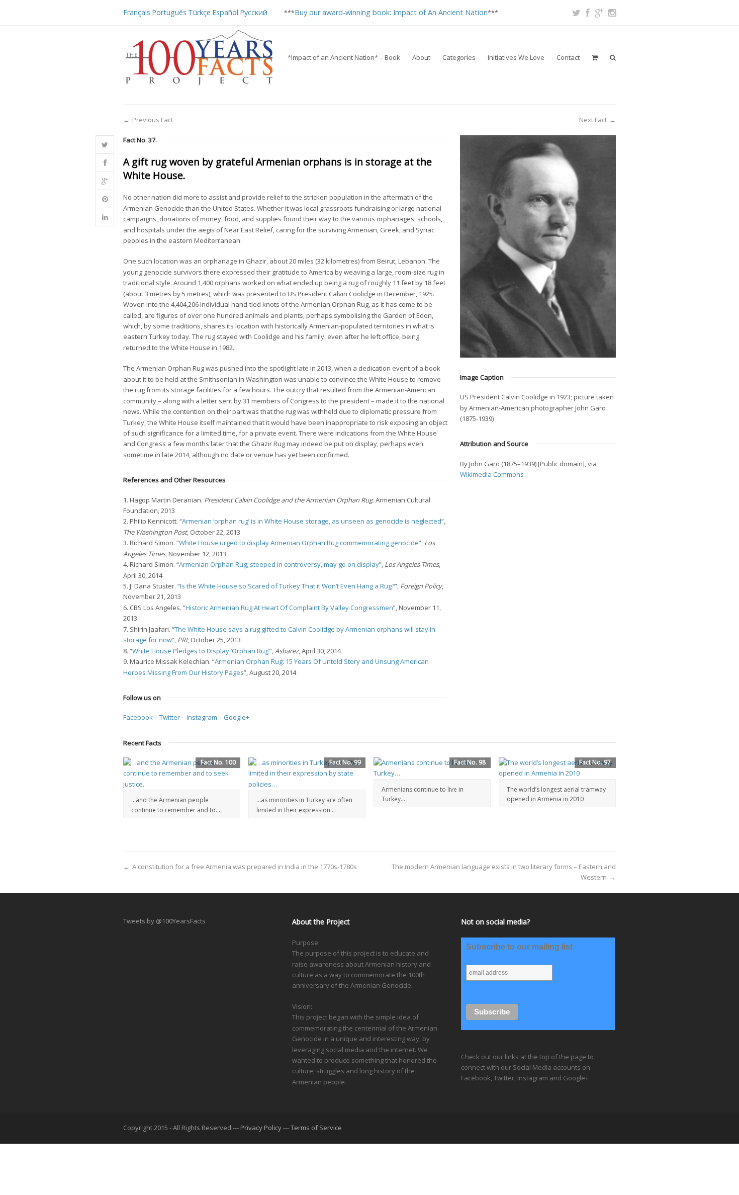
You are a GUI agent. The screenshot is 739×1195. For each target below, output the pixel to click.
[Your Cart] (595, 57)
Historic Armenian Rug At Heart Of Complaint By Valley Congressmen (289, 607)
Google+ (236, 717)
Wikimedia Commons (492, 474)
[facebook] (588, 12)
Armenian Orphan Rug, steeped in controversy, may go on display (279, 564)
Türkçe (199, 12)
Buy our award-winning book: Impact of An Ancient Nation (391, 12)
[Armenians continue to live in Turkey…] (432, 768)
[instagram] (612, 12)
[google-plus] (599, 12)
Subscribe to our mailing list (519, 947)
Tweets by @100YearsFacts (164, 920)
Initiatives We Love (516, 57)
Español (225, 12)
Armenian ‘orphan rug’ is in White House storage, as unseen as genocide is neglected (311, 521)
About (421, 57)
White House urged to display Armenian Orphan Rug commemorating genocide (299, 542)
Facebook (138, 717)
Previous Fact (152, 119)
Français (136, 12)
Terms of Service (316, 1127)
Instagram (202, 717)
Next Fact (593, 119)
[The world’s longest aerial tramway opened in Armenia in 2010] (557, 768)
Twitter (169, 717)
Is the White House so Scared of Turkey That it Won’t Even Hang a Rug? (287, 585)
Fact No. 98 (470, 762)
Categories (459, 57)
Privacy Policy (261, 1127)
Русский (253, 12)
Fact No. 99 (345, 762)
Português (169, 12)
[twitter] (576, 12)
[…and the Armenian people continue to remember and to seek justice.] (181, 773)
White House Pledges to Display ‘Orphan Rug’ (200, 650)
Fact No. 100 (218, 762)
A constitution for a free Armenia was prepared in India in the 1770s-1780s (244, 866)
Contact (568, 57)
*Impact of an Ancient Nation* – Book (344, 57)
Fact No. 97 (595, 762)
